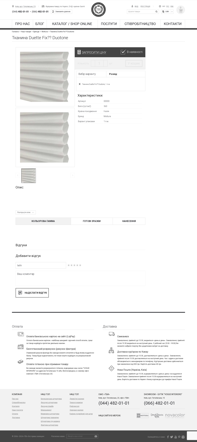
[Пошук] (157, 11)
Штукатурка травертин (50, 418)
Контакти (173, 24)
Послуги (109, 24)
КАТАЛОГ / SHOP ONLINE (72, 24)
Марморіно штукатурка (50, 414)
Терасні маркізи (76, 403)
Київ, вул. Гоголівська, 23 (25, 6)
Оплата (15, 414)
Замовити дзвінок (62, 12)
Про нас (22, 24)
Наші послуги (17, 410)
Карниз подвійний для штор (81, 414)
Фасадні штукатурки (49, 403)
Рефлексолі (74, 406)
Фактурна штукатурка (49, 425)
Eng (171, 6)
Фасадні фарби (47, 406)
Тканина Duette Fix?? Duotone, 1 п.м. (96, 84)
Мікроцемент (46, 410)
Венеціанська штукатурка (51, 399)
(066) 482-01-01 (159, 403)
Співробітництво (140, 24)
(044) (20, 12)
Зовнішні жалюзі (76, 410)
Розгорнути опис (24, 212)
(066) (40, 12)
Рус (167, 6)
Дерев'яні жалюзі (77, 399)
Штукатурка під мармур (50, 421)
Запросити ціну (94, 52)
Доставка (16, 418)
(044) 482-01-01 (114, 403)
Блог (39, 24)
